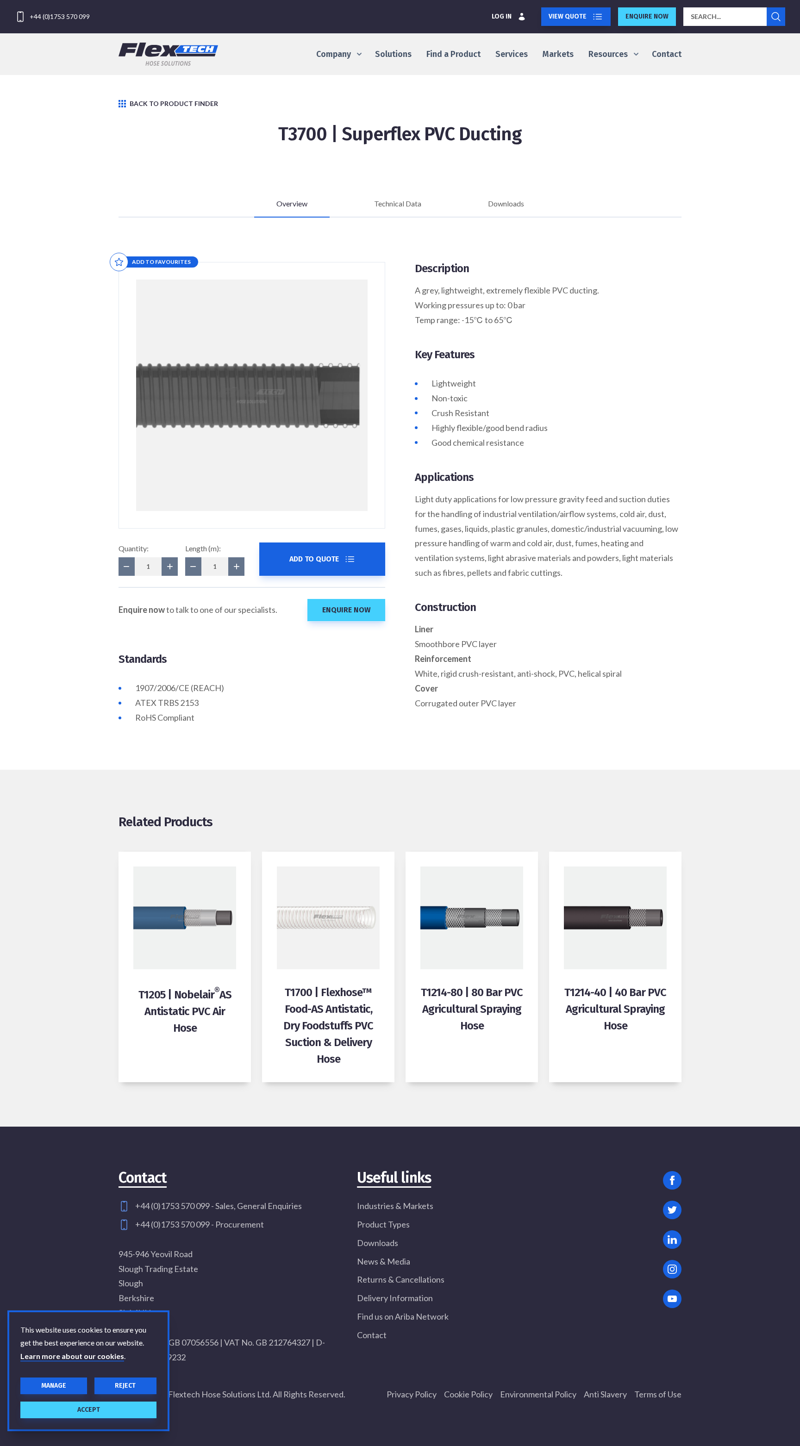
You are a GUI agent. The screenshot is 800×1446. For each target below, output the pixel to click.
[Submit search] (776, 16)
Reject (125, 1386)
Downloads (377, 1243)
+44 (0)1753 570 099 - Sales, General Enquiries (218, 1206)
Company (333, 54)
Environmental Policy (538, 1394)
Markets (558, 54)
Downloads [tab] (506, 203)
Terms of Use (657, 1394)
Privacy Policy (412, 1394)
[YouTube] (672, 1299)
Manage (53, 1386)
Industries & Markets (395, 1206)
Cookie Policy (468, 1394)
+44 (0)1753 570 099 (60, 16)
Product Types (383, 1224)
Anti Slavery (605, 1394)
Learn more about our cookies (72, 1356)
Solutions (393, 54)
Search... (706, 16)
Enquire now (647, 16)
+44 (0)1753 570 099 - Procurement (199, 1224)
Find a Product (453, 54)
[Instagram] (672, 1269)
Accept (88, 1410)
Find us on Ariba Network (403, 1316)
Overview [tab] (291, 203)
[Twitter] (672, 1210)
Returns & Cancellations (400, 1279)
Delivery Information (395, 1298)
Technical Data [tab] (397, 203)
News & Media (383, 1261)
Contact (666, 54)
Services (511, 54)
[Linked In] (672, 1239)
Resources (608, 54)
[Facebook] (672, 1180)
